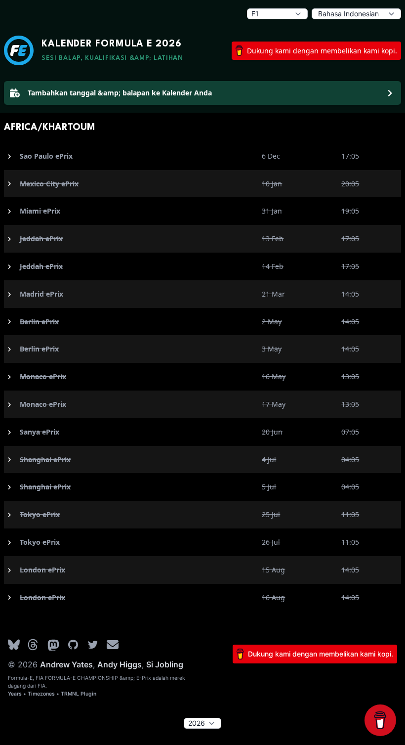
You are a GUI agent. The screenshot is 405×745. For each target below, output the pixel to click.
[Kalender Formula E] (19, 50)
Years (15, 694)
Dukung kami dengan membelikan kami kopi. (322, 50)
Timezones (41, 694)
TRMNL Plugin (78, 694)
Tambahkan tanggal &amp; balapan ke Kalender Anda (120, 92)
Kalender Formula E (111, 44)
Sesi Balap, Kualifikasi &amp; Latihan (112, 58)
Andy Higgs (119, 664)
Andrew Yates (66, 664)
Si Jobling (164, 664)
